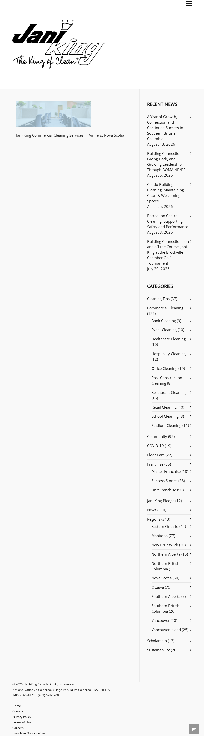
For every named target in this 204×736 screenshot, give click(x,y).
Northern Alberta (166, 554)
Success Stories (164, 480)
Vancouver (161, 620)
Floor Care (156, 454)
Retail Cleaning (164, 407)
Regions (153, 519)
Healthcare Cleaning (169, 338)
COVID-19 (155, 445)
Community (157, 436)
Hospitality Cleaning (169, 353)
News (151, 509)
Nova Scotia (162, 577)
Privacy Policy (21, 717)
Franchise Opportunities (29, 733)
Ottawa (158, 587)
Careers (18, 728)
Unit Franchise (164, 489)
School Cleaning (165, 416)
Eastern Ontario (165, 526)
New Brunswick (165, 544)
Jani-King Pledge (160, 500)
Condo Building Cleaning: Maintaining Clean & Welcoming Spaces (165, 192)
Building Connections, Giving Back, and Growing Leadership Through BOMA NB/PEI (166, 161)
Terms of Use (21, 722)
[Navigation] (189, 3)
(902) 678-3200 (48, 695)
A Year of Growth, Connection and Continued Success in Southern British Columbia (165, 127)
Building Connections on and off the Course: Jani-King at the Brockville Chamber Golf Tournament (168, 252)
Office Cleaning (164, 368)
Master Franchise (166, 471)
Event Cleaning (164, 329)
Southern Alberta (166, 596)
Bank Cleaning (164, 320)
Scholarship (157, 640)
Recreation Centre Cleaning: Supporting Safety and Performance (167, 221)
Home (16, 706)
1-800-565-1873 (23, 695)
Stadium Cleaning (166, 425)
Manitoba (160, 535)
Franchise (155, 464)
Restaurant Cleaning (169, 392)
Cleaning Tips (158, 298)
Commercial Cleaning (165, 307)
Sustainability (158, 649)
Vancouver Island (166, 629)
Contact (17, 711)
